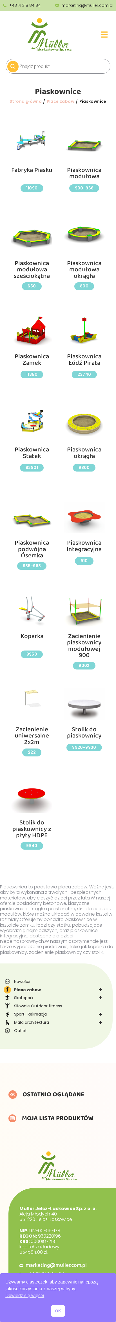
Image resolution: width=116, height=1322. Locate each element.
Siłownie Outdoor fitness (38, 1006)
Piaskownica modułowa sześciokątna (32, 269)
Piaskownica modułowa (84, 173)
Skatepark (58, 998)
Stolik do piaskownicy (84, 732)
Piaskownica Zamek (32, 359)
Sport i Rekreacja (58, 1014)
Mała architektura (58, 1022)
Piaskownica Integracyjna (84, 546)
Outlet (20, 1030)
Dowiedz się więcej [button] (24, 1295)
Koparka (32, 636)
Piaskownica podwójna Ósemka (32, 549)
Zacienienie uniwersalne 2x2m (32, 735)
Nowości (22, 981)
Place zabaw (58, 990)
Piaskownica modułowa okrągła (84, 269)
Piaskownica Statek (32, 453)
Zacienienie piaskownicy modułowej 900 (84, 646)
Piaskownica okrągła (84, 453)
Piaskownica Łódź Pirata (84, 359)
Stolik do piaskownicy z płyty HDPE (31, 829)
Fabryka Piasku (31, 170)
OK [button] (58, 1311)
